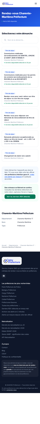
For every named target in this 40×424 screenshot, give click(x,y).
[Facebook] (4, 276)
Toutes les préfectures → (11, 305)
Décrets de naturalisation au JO (13, 325)
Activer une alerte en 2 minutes (13, 312)
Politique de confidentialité (11, 357)
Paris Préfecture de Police (11, 287)
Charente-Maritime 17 (27, 245)
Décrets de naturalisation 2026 (13, 328)
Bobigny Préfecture (9, 290)
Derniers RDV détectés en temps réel (15, 308)
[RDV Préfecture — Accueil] (7, 4)
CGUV (4, 354)
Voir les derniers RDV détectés (18, 197)
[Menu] (35, 3)
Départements (13, 245)
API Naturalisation (8, 337)
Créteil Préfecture (8, 299)
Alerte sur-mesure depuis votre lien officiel (17, 315)
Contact (5, 347)
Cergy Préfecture (8, 293)
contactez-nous (11, 390)
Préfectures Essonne (9, 302)
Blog (3, 350)
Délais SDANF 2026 (9, 331)
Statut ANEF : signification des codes (15, 334)
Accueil (4, 245)
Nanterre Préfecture (9, 296)
